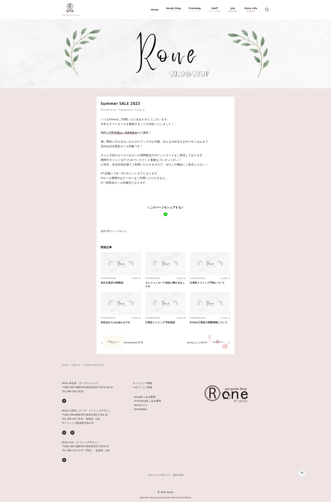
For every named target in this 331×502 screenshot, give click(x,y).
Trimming (194, 9)
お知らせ (141, 110)
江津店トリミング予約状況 (160, 322)
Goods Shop (173, 9)
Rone (170, 492)
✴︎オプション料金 (142, 387)
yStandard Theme (148, 497)
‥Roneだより (140, 405)
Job (232, 9)
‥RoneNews (140, 409)
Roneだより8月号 (197, 342)
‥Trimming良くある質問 (147, 400)
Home (155, 9)
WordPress (186, 497)
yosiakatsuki (164, 497)
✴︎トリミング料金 (142, 383)
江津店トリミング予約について (207, 282)
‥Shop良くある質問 (144, 396)
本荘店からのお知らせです (116, 322)
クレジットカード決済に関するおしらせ (165, 284)
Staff (214, 9)
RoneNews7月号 (133, 342)
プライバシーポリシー (159, 474)
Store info (250, 9)
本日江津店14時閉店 (112, 282)
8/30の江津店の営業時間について (209, 322)
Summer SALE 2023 (94, 364)
